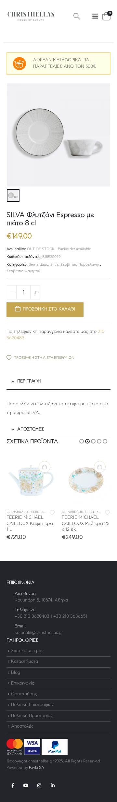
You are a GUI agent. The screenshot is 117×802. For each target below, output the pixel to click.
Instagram (39, 785)
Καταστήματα (24, 662)
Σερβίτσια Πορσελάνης (80, 264)
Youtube (26, 785)
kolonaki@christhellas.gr (39, 633)
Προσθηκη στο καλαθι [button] (44, 467)
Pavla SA (36, 768)
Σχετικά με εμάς (27, 651)
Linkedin (52, 785)
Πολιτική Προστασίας (32, 716)
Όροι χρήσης (24, 694)
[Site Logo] (30, 16)
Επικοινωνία (22, 683)
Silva (54, 264)
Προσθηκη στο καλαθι (49, 309)
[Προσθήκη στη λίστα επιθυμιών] (52, 512)
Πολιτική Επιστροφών (32, 705)
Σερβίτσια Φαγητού (23, 271)
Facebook (12, 785)
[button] (77, 16)
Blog (15, 673)
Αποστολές (22, 726)
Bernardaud (38, 264)
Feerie (35, 512)
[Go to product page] (30, 480)
